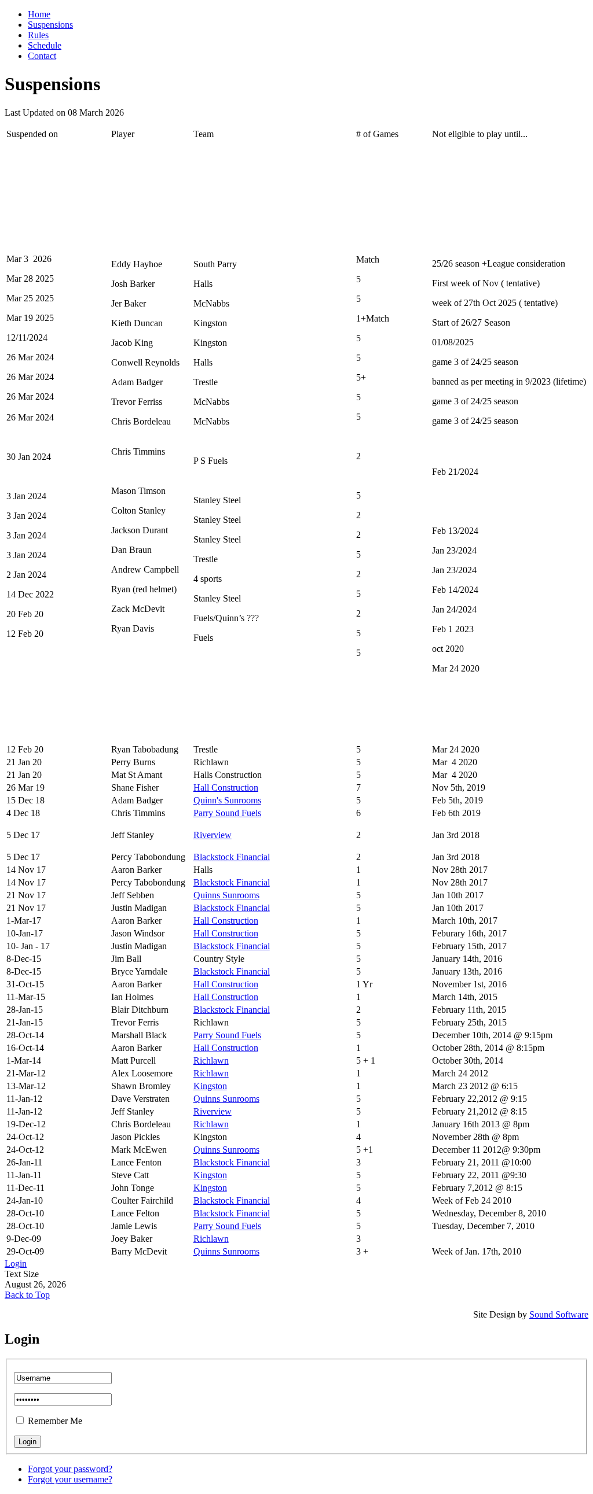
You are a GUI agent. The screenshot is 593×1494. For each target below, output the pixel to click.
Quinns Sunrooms (226, 895)
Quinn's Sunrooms (227, 800)
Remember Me (55, 1421)
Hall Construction (225, 787)
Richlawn (211, 1060)
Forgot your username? (70, 1479)
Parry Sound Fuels (227, 813)
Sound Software (558, 1314)
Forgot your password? (70, 1469)
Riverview (212, 835)
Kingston (210, 1086)
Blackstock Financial (231, 857)
